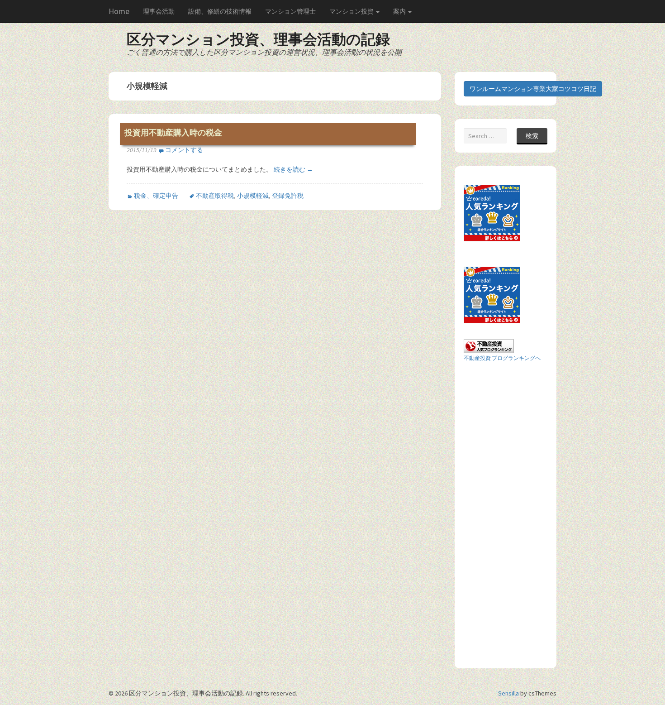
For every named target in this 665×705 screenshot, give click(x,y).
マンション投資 (352, 11)
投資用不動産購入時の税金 (173, 133)
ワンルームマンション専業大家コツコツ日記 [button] (533, 89)
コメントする (184, 150)
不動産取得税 (215, 196)
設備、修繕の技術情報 (220, 11)
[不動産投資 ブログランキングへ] (488, 345)
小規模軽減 (253, 196)
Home (119, 11)
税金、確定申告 (156, 196)
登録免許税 (288, 196)
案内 (400, 11)
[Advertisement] (500, 514)
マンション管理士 (290, 11)
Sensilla (508, 693)
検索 (532, 136)
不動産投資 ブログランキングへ (502, 358)
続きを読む (293, 169)
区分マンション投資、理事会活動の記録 (258, 39)
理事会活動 (159, 11)
